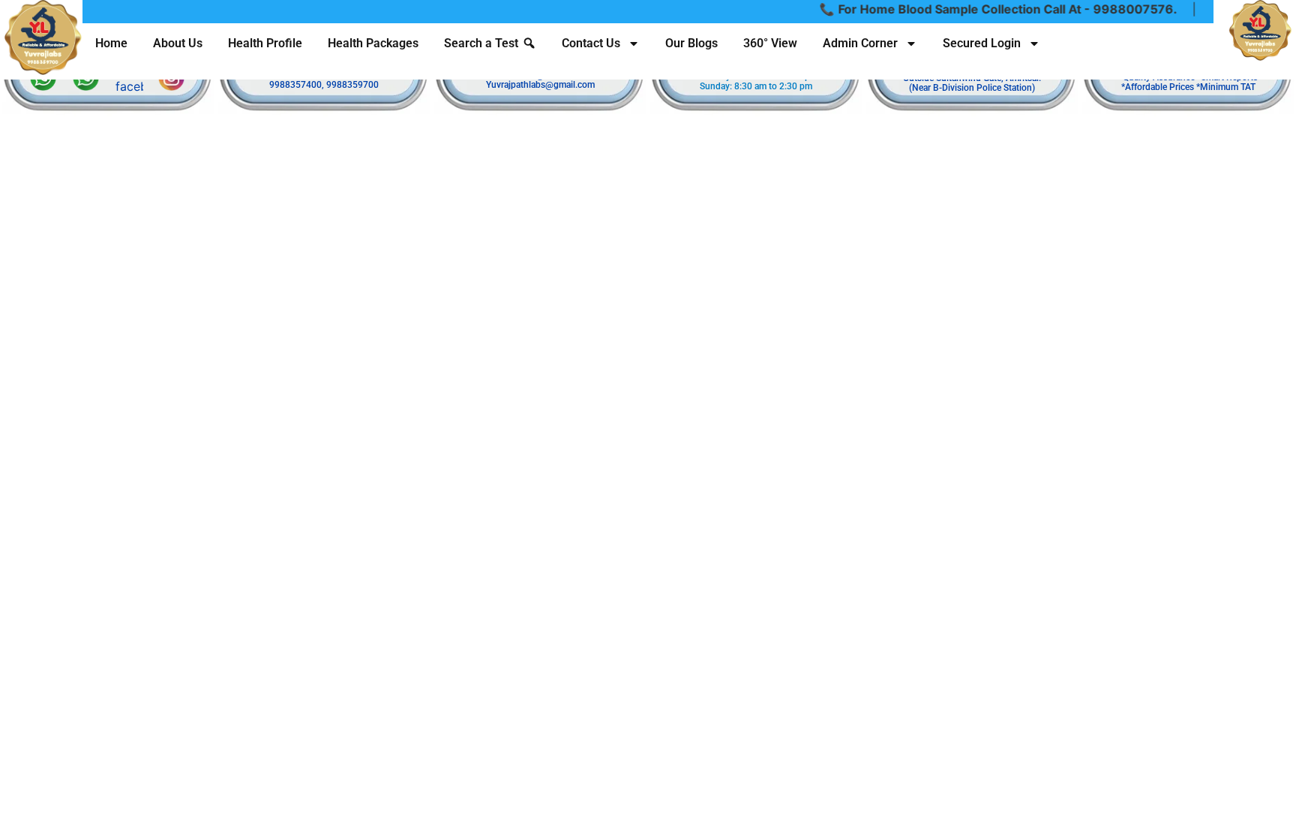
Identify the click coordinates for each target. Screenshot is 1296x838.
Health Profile (265, 43)
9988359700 (352, 85)
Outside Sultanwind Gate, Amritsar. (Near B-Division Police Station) (972, 83)
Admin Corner (860, 43)
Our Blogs (691, 43)
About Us (177, 43)
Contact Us (591, 43)
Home (111, 43)
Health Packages (373, 43)
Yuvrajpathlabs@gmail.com (540, 85)
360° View (770, 43)
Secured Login (982, 43)
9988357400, (296, 85)
